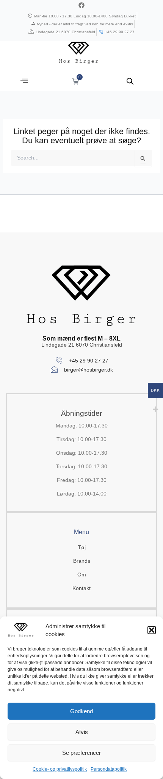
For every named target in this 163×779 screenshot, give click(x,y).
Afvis (81, 732)
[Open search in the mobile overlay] (130, 81)
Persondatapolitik (109, 769)
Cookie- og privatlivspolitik (60, 769)
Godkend (81, 711)
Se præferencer (81, 753)
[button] (151, 630)
